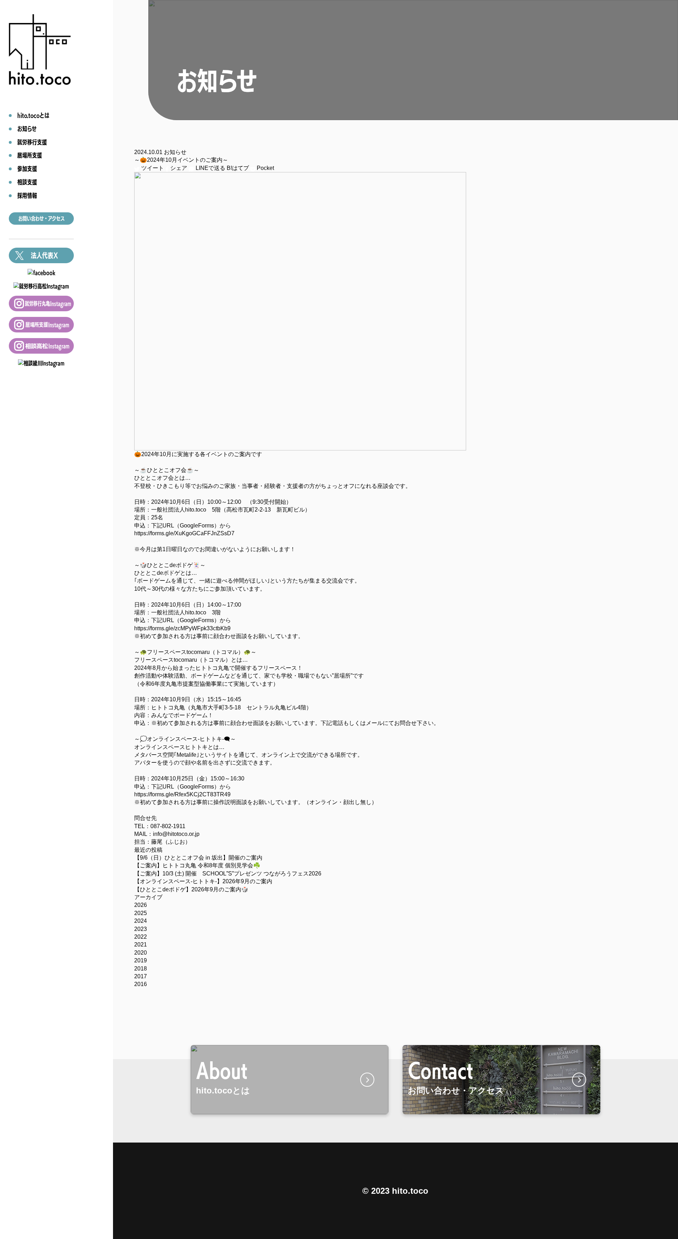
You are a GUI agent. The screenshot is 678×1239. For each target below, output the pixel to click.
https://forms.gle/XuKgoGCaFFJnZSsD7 (184, 533)
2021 (140, 945)
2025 (140, 913)
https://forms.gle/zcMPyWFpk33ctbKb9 (182, 628)
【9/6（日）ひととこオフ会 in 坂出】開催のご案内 (198, 858)
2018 (140, 969)
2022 (140, 937)
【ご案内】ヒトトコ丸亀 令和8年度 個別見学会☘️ (197, 865)
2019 (140, 960)
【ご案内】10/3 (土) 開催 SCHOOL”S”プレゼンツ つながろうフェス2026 (227, 874)
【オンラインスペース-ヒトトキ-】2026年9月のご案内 (203, 881)
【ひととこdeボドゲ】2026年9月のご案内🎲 (191, 889)
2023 (140, 929)
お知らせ (175, 152)
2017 (140, 976)
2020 (140, 953)
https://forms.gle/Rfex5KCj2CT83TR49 (182, 794)
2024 (140, 921)
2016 (140, 984)
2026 (140, 905)
